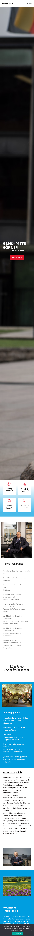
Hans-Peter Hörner (7, 3)
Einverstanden (17, 933)
